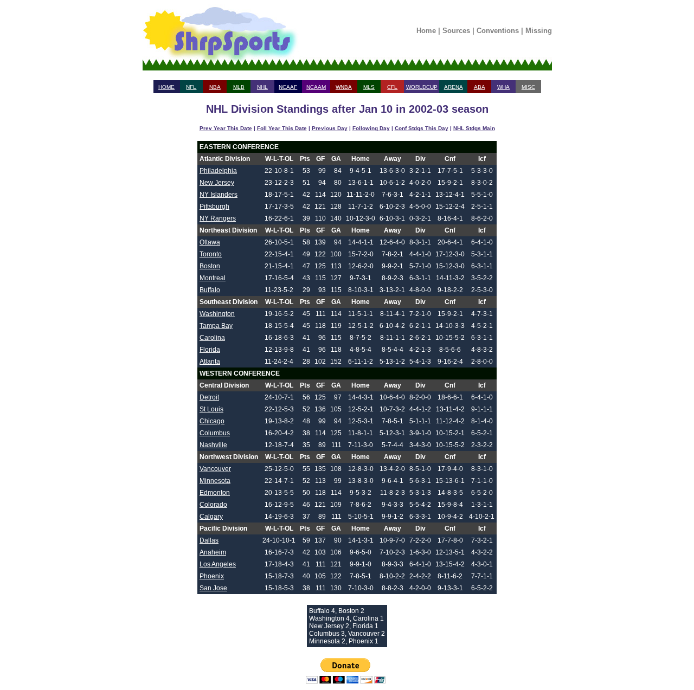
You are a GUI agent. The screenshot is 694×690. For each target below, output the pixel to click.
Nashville (213, 445)
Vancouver (215, 469)
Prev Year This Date (226, 128)
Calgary (211, 516)
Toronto (211, 254)
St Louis (211, 409)
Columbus (215, 433)
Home (426, 31)
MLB (239, 87)
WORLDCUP (422, 87)
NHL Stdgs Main (474, 128)
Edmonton (215, 492)
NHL (262, 87)
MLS (369, 87)
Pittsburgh (214, 206)
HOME (166, 87)
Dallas (209, 540)
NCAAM (316, 87)
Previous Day (330, 128)
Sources (456, 31)
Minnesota (215, 481)
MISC (528, 87)
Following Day (371, 128)
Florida (210, 349)
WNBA (344, 87)
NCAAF (288, 87)
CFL (392, 87)
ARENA (453, 87)
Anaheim (213, 552)
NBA (215, 87)
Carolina (212, 337)
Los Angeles (218, 564)
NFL (191, 87)
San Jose (213, 588)
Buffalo (210, 290)
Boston (210, 266)
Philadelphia (218, 171)
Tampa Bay (216, 326)
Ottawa (210, 242)
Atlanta (210, 361)
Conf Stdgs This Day (421, 128)
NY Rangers (218, 218)
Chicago (212, 421)
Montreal (213, 278)
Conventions (498, 31)
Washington (217, 314)
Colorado (213, 504)
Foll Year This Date (282, 128)
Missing (538, 31)
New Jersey (217, 182)
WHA (503, 87)
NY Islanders (218, 194)
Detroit (209, 397)
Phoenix (212, 576)
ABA (479, 87)
